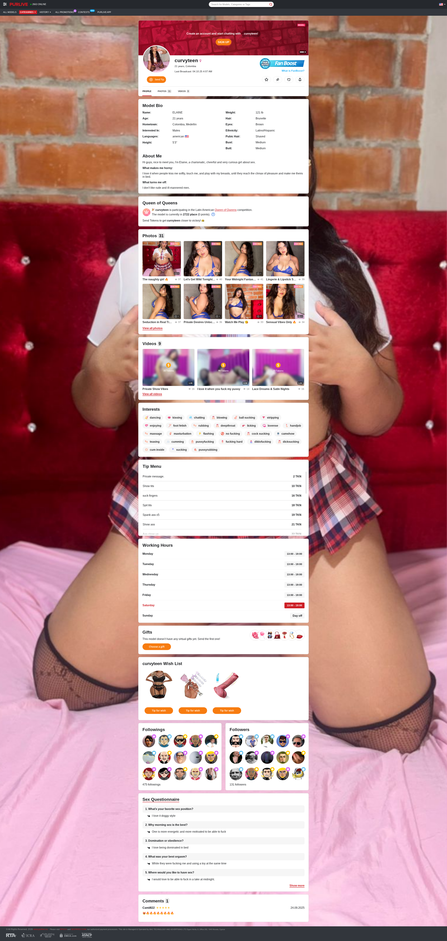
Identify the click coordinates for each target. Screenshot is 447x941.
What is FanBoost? (293, 70)
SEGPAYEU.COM (78, 929)
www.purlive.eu (40, 929)
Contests (84, 12)
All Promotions (64, 12)
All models (9, 12)
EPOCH (63, 929)
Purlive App (104, 12)
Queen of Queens (226, 209)
